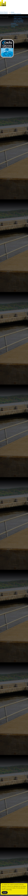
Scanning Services (16, 14)
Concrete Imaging (18, 20)
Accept (4, 892)
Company (13, 23)
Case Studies (14, 25)
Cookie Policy (9, 889)
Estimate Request (4, 12)
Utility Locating (18, 18)
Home (12, 12)
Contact (13, 26)
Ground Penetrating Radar (21, 16)
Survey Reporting (18, 21)
